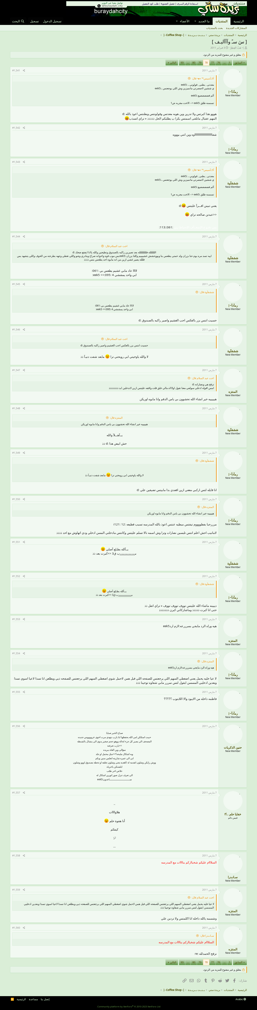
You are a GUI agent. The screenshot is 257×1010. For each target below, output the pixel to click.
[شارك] (24, 70)
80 (193, 62)
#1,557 (16, 792)
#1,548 (16, 408)
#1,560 (16, 927)
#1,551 (16, 542)
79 (200, 62)
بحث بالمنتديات (214, 28)
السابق (239, 62)
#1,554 (16, 653)
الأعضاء (184, 21)
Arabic (240, 999)
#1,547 (16, 370)
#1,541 (16, 70)
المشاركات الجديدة (236, 28)
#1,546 (16, 329)
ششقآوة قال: (207, 292)
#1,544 (16, 236)
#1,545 (16, 284)
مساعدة (33, 999)
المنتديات (221, 21)
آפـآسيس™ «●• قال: (203, 78)
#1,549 (16, 452)
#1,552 (16, 576)
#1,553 (16, 619)
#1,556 (16, 726)
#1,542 (16, 127)
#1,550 (16, 499)
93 (182, 62)
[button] (195, 21)
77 (212, 62)
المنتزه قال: (116, 417)
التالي (173, 62)
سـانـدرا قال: (207, 935)
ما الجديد (204, 21)
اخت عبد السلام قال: (116, 246)
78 (206, 62)
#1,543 (16, 162)
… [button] (224, 62)
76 (218, 62)
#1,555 (16, 692)
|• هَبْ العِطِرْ (237, 47)
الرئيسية (239, 21)
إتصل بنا (45, 999)
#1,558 (16, 855)
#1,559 (16, 889)
